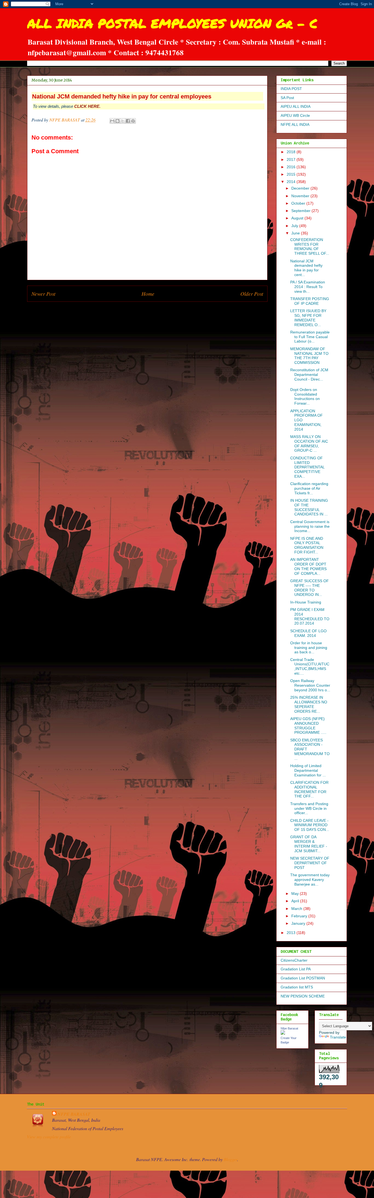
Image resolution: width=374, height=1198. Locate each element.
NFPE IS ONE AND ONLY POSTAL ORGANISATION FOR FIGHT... (306, 545)
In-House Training (305, 602)
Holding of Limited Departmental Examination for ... (308, 770)
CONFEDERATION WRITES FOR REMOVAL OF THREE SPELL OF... (309, 246)
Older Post (251, 293)
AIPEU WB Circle (295, 115)
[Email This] (112, 121)
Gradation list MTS (297, 987)
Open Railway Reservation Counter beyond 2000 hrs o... (310, 685)
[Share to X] (122, 121)
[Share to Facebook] (128, 121)
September (301, 210)
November (300, 196)
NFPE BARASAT (73, 1114)
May (295, 893)
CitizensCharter (294, 960)
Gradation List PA (296, 969)
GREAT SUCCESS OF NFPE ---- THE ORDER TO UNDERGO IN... (309, 588)
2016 (292, 167)
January (298, 923)
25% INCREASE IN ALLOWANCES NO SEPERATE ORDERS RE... (308, 704)
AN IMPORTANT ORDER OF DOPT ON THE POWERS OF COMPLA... (308, 566)
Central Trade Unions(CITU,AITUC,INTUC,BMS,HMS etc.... (309, 666)
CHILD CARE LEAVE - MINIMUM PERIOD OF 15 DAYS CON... (309, 825)
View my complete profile (49, 1136)
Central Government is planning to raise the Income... (310, 526)
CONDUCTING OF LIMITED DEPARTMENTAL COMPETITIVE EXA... (307, 467)
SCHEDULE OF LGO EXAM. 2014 (308, 633)
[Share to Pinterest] (133, 121)
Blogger (230, 1159)
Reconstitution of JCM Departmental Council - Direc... (309, 374)
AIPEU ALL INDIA (295, 106)
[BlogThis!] (117, 121)
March (297, 908)
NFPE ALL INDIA (295, 124)
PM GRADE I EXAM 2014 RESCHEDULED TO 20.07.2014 (309, 616)
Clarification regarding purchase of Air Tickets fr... (309, 488)
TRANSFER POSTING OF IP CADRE (309, 301)
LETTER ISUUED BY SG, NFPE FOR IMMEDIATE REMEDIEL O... (308, 318)
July (295, 226)
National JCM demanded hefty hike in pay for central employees (121, 96)
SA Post (287, 97)
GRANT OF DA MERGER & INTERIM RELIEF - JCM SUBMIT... (308, 844)
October (298, 203)
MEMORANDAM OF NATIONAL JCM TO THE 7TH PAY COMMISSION (309, 356)
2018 (292, 152)
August (297, 218)
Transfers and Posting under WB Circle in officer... (309, 808)
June (296, 233)
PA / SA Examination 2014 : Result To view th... (307, 287)
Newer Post (43, 293)
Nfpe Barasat (289, 1028)
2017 (292, 159)
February (299, 916)
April (295, 901)
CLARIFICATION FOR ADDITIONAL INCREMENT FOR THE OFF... (309, 789)
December (300, 188)
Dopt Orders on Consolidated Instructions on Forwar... (305, 396)
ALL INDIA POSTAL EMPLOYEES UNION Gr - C (172, 23)
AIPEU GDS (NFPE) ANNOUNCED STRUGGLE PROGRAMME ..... (308, 726)
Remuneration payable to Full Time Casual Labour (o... (310, 337)
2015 (292, 174)
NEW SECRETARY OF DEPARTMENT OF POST (309, 863)
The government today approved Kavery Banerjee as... (310, 879)
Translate (338, 1037)
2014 (292, 181)
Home (148, 293)
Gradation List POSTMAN (303, 978)
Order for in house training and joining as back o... (308, 647)
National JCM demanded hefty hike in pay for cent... (306, 268)
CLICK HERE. (87, 106)
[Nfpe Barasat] (283, 1033)
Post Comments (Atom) (159, 310)
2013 (292, 932)
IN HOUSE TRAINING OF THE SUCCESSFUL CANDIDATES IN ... (309, 507)
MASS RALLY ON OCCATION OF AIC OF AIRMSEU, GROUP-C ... (309, 443)
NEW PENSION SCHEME (303, 996)
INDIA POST (291, 88)
